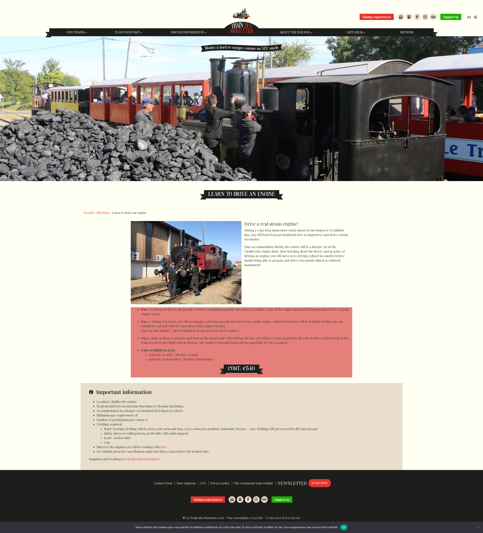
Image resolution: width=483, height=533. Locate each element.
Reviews (406, 32)
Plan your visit (128, 32)
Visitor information (187, 32)
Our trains (75, 32)
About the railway (295, 32)
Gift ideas (355, 32)
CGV (203, 483)
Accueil (88, 213)
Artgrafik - (257, 518)
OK (344, 527)
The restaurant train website (253, 483)
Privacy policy (220, 483)
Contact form (163, 483)
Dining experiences (376, 17)
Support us (450, 17)
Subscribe (319, 483)
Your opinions (186, 483)
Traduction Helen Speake (283, 518)
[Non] (478, 527)
